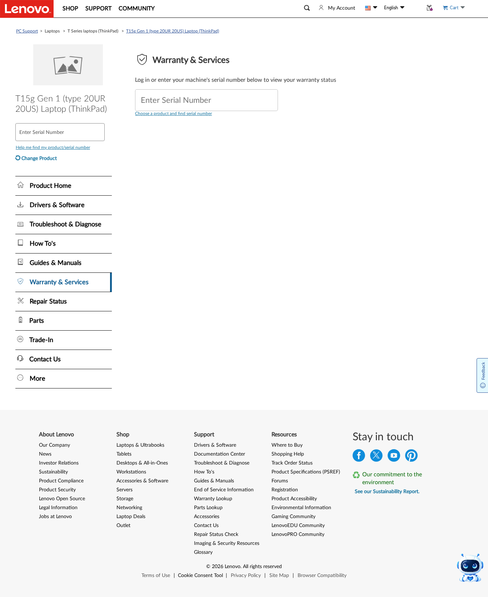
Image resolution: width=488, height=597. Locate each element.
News (45, 454)
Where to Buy (287, 445)
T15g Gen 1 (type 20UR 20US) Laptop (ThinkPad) (172, 31)
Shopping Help (288, 454)
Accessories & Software (142, 480)
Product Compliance (61, 480)
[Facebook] (359, 457)
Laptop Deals (130, 516)
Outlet (123, 525)
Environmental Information (301, 507)
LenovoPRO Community (298, 534)
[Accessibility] (413, 7)
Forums (280, 480)
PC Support (27, 31)
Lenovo (232, 566)
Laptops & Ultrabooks (140, 445)
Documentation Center (219, 454)
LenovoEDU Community (298, 525)
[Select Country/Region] (371, 8)
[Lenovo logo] (27, 9)
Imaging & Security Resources (226, 543)
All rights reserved (262, 566)
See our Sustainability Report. (387, 491)
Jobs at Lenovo (55, 516)
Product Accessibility (294, 498)
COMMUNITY (137, 8)
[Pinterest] (411, 457)
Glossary (203, 552)
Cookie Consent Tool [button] (200, 575)
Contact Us (206, 525)
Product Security (57, 489)
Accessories (206, 516)
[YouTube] (394, 457)
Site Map (279, 575)
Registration (285, 489)
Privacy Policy (246, 575)
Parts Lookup (208, 507)
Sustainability (53, 472)
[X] (376, 457)
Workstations (131, 472)
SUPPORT (98, 8)
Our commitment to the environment (392, 478)
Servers (124, 489)
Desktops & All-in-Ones (142, 463)
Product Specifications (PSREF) (306, 472)
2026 (217, 566)
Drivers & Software (215, 445)
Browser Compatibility (322, 575)
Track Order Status (292, 463)
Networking (129, 507)
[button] (307, 8)
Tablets (123, 454)
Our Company (54, 445)
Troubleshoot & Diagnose (221, 463)
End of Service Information (224, 489)
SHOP (70, 8)
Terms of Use (155, 575)
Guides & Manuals (214, 480)
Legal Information (58, 507)
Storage (124, 498)
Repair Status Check (216, 534)
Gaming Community (293, 516)
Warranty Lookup (213, 498)
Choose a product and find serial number (173, 113)
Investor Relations (59, 463)
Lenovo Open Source (62, 498)
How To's (204, 472)
